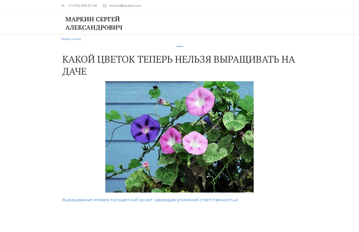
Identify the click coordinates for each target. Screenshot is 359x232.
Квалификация (194, 23)
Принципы (159, 23)
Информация (232, 23)
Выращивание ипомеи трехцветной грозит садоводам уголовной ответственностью (150, 200)
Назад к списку (71, 39)
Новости (264, 23)
